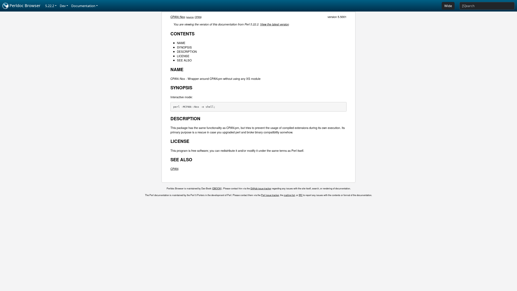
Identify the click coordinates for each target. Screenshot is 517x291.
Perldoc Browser (24, 5)
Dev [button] (63, 6)
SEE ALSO (184, 60)
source (190, 17)
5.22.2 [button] (49, 6)
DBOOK (217, 188)
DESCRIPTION (187, 51)
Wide (448, 6)
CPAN (198, 17)
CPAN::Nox (177, 17)
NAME (181, 43)
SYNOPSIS (184, 47)
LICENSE (183, 56)
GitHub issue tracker (260, 188)
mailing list (289, 195)
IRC (301, 195)
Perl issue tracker (270, 195)
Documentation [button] (83, 6)
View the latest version (274, 24)
